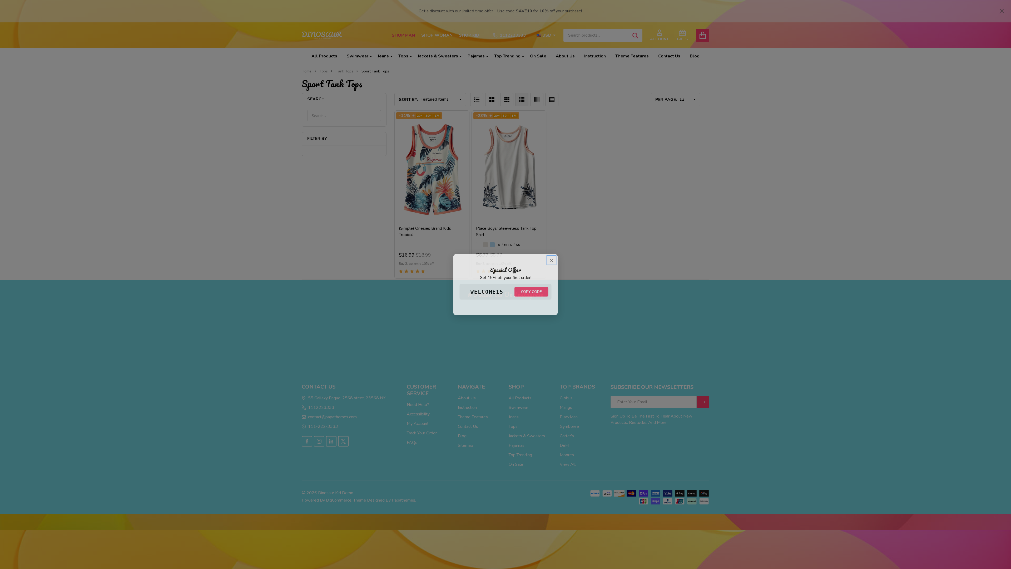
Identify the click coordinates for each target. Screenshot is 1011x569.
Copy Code (531, 291)
